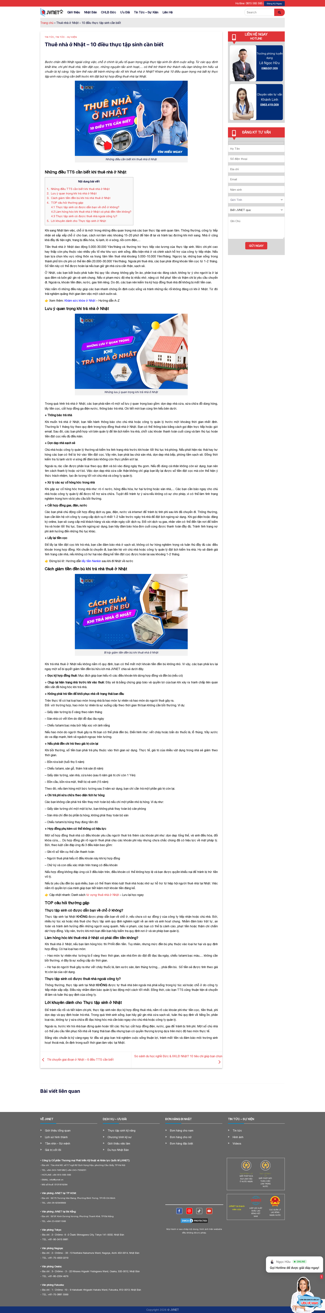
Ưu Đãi (125, 12)
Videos (237, 1143)
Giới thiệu (73, 12)
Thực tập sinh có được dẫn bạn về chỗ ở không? (85, 207)
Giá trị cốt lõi (53, 1149)
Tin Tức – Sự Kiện (146, 12)
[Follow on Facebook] (179, 1211)
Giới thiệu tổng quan (58, 1130)
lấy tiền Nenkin (91, 561)
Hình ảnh (238, 1137)
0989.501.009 (269, 68)
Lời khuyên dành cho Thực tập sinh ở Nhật (76, 220)
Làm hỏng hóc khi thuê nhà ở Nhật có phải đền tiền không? (91, 211)
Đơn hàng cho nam (181, 1130)
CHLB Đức (108, 12)
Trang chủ (46, 22)
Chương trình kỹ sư (120, 1137)
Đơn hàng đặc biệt (181, 1143)
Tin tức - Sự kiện (66, 37)
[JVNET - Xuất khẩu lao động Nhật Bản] (49, 12)
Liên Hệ (167, 12)
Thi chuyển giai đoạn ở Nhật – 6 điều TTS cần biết (80, 1059)
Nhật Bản (90, 12)
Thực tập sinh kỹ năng (121, 1130)
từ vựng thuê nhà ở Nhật (102, 894)
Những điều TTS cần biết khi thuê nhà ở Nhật (78, 188)
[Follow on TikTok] (199, 1211)
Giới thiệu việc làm (119, 1143)
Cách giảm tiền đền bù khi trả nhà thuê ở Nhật (78, 198)
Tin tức (49, 37)
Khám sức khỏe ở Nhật (79, 300)
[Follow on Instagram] (189, 1211)
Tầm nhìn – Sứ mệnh (57, 1143)
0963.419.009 (269, 104)
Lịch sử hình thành (56, 1137)
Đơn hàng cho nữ (181, 1137)
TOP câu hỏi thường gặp (65, 202)
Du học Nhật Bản (118, 1149)
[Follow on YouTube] (209, 1211)
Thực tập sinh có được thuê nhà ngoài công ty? (84, 216)
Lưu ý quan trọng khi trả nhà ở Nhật (72, 193)
